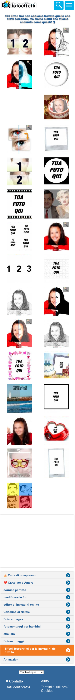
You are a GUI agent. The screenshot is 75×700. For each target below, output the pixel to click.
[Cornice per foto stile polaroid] (56, 139)
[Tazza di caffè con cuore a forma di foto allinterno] (56, 430)
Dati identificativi (18, 687)
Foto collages (13, 619)
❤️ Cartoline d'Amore (18, 582)
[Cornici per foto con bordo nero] (56, 398)
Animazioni (11, 659)
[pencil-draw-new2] (19, 301)
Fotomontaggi (14, 641)
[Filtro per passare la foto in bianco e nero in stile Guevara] (56, 301)
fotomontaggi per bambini (22, 626)
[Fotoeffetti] (23, 4)
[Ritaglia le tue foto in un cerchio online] (56, 171)
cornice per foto (15, 590)
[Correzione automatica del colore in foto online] (19, 398)
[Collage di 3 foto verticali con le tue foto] (19, 268)
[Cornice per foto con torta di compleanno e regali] (56, 365)
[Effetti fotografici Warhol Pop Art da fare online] (19, 495)
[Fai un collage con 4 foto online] (19, 236)
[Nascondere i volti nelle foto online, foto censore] (19, 430)
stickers (9, 633)
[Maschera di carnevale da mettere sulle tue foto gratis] (19, 463)
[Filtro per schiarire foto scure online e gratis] (19, 333)
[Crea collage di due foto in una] (19, 42)
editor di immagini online (21, 604)
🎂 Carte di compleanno (21, 575)
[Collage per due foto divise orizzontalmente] (19, 171)
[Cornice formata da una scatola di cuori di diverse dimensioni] (19, 365)
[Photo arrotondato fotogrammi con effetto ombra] (56, 74)
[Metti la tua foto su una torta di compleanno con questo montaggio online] (56, 106)
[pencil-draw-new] (56, 333)
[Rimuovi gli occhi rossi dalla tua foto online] (19, 139)
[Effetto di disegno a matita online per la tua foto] (56, 42)
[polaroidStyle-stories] (56, 463)
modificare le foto (16, 597)
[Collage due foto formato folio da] (19, 106)
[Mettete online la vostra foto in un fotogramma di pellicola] (19, 204)
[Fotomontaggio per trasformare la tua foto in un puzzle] (56, 268)
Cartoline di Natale (17, 612)
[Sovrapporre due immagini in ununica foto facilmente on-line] (56, 204)
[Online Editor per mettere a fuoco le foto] (56, 236)
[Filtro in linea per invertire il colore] (19, 74)
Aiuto (45, 681)
